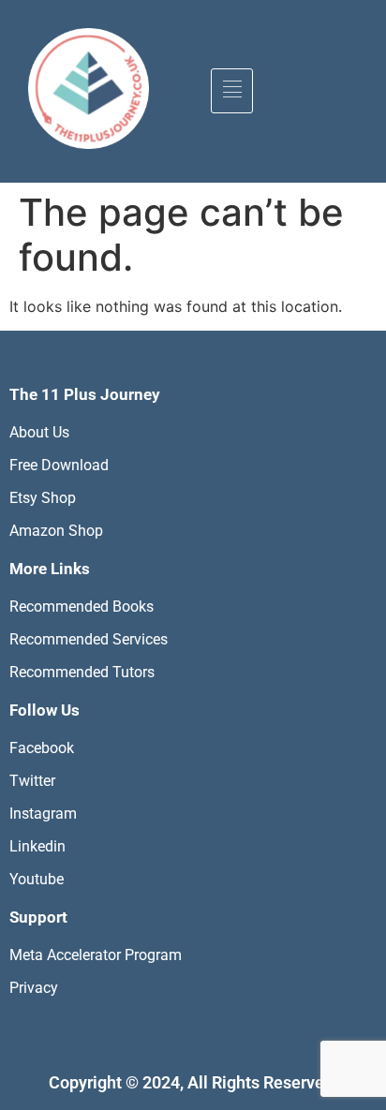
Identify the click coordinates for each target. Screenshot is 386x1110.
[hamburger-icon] (232, 90)
